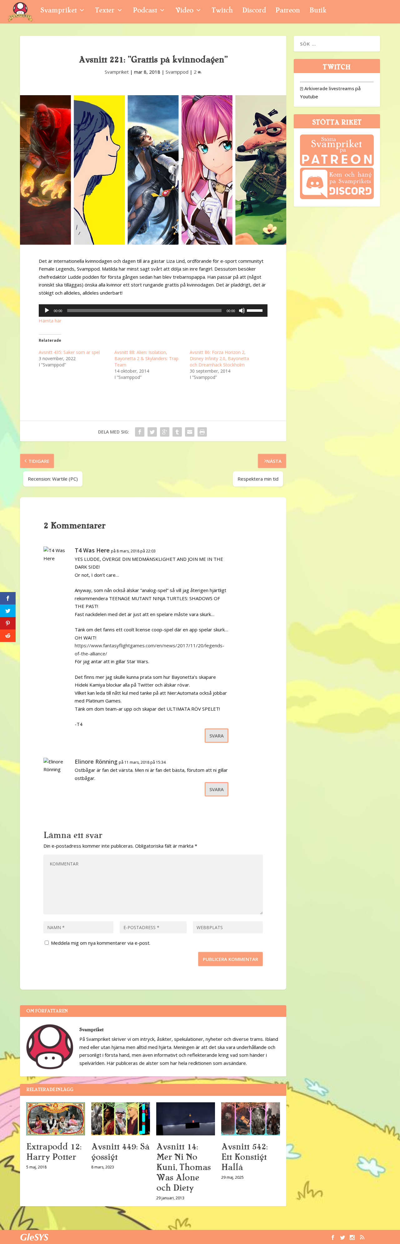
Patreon (287, 11)
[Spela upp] (47, 310)
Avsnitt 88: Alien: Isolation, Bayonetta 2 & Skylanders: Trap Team (146, 358)
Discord (254, 11)
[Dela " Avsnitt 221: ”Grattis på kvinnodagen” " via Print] (202, 432)
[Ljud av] (242, 310)
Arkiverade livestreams (327, 88)
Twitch (222, 11)
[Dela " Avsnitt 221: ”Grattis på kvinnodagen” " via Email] (189, 432)
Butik (318, 11)
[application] (153, 310)
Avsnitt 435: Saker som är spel (69, 352)
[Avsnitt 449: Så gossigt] (120, 1118)
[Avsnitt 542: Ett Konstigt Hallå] (250, 1118)
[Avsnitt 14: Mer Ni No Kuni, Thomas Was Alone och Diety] (185, 1118)
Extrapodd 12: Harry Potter (53, 1151)
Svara (216, 735)
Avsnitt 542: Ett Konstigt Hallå (244, 1157)
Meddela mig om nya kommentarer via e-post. (100, 943)
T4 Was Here (92, 550)
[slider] (255, 310)
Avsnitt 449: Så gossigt (120, 1151)
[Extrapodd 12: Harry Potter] (55, 1118)
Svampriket (58, 11)
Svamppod (177, 72)
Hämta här (50, 320)
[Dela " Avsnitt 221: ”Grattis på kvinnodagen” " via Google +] (164, 432)
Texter (104, 11)
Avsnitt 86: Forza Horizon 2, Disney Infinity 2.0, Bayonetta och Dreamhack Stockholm (219, 358)
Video (184, 11)
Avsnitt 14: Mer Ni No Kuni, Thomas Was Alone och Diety (183, 1167)
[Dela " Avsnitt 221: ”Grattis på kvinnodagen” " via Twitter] (152, 432)
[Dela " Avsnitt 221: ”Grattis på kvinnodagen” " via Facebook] (139, 432)
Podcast (145, 11)
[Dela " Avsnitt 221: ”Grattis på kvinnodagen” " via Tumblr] (177, 432)
